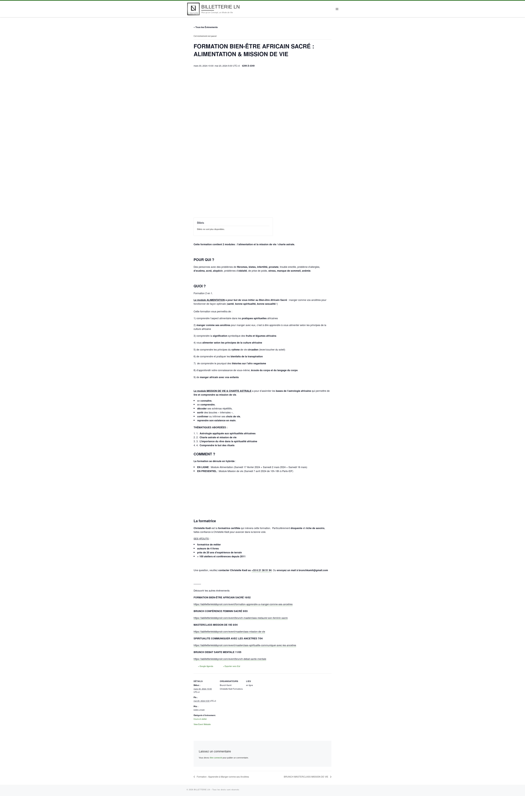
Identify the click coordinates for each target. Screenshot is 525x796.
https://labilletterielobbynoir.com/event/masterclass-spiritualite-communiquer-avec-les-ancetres (245, 645)
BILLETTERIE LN (202, 790)
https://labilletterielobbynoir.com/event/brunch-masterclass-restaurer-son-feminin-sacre (241, 618)
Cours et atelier (200, 719)
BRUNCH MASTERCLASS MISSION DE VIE (306, 776)
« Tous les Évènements (206, 27)
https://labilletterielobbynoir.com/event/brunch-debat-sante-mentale (230, 659)
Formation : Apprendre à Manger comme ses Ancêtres (222, 776)
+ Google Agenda (205, 666)
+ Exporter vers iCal (231, 666)
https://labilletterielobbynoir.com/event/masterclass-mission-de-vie (229, 631)
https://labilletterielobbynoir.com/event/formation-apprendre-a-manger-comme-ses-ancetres (243, 604)
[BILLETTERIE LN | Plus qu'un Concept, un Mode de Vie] (193, 8)
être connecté (216, 757)
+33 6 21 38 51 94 (262, 570)
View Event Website (202, 724)
